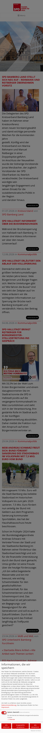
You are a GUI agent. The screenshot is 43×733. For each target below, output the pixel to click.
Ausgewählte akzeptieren (20, 726)
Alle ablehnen (6, 726)
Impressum (5, 707)
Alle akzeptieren (35, 726)
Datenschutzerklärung (8, 705)
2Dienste (11, 719)
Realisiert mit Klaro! (36, 730)
